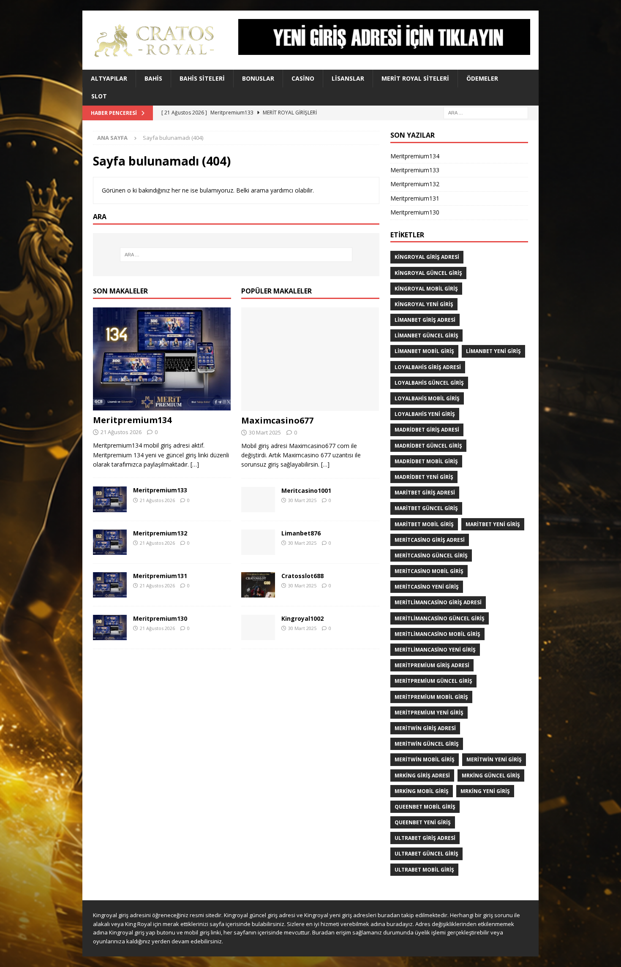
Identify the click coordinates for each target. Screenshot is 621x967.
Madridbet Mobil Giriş (426, 461)
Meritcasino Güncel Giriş (431, 555)
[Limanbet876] (258, 542)
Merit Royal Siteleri (415, 78)
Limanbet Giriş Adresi (425, 319)
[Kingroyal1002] (258, 627)
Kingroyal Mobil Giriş (426, 288)
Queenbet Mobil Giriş (425, 806)
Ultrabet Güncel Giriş (426, 853)
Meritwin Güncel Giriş (427, 743)
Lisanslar (348, 78)
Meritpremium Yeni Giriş (429, 712)
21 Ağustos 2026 (121, 432)
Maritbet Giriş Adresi (425, 492)
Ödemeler (482, 78)
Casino (302, 78)
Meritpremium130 (160, 618)
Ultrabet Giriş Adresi (425, 838)
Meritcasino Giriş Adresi (430, 539)
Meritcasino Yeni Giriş (427, 586)
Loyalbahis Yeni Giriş (425, 414)
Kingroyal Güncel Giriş (428, 273)
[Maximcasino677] (310, 359)
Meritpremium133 (160, 490)
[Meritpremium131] (110, 585)
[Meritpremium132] (110, 542)
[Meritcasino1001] (258, 499)
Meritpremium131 (160, 576)
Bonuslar (258, 78)
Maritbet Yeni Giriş (493, 524)
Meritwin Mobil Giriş (425, 759)
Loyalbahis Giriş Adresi (428, 367)
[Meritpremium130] (110, 627)
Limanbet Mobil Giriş (424, 351)
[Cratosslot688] (258, 585)
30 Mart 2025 (265, 432)
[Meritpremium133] (110, 499)
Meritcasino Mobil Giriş (429, 571)
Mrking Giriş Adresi (422, 775)
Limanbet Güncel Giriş (426, 335)
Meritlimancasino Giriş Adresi (438, 602)
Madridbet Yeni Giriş (424, 477)
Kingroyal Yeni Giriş (424, 304)
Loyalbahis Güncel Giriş (429, 382)
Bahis (153, 78)
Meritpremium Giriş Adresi (432, 665)
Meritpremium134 (132, 420)
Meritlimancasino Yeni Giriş (435, 649)
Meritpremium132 (160, 533)
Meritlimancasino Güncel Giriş (440, 618)
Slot (99, 96)
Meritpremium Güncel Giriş (433, 681)
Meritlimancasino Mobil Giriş (437, 634)
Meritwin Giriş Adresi (425, 728)
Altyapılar (109, 78)
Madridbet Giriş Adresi (427, 429)
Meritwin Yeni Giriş (494, 759)
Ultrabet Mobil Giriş (424, 869)
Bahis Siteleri (202, 78)
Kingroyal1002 (302, 618)
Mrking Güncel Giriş (491, 775)
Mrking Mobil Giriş (422, 791)
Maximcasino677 (277, 420)
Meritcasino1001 (306, 490)
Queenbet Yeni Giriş (423, 822)
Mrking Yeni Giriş (485, 791)
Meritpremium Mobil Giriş (431, 697)
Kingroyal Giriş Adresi (427, 257)
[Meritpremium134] (162, 359)
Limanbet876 (301, 533)
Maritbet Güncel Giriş (426, 508)
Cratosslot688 (302, 576)
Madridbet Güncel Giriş (428, 445)
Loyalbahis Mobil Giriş (427, 398)
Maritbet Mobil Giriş (424, 524)
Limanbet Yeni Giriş (493, 351)
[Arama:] (486, 112)
